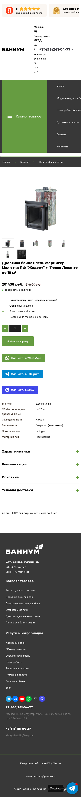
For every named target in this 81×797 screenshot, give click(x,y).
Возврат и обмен (15, 681)
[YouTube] (22, 699)
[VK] (15, 699)
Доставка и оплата (68, 122)
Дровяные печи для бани (20, 596)
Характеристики (16, 451)
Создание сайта (30, 763)
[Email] (35, 699)
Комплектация (14, 464)
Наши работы (13, 662)
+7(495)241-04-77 (56, 49)
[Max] (42, 699)
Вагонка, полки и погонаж (21, 590)
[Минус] (5, 328)
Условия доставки (17, 490)
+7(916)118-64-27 (18, 728)
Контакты (62, 146)
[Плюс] (25, 328)
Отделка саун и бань (18, 655)
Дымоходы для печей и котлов (23, 616)
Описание (10, 477)
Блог (8, 687)
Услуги (60, 86)
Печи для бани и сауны (51, 161)
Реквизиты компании (17, 668)
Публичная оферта (16, 674)
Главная (6, 161)
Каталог (24, 161)
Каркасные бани (15, 642)
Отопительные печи (17, 609)
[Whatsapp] (29, 699)
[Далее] (76, 10)
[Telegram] (9, 699)
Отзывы (61, 134)
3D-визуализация (16, 649)
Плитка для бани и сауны (20, 622)
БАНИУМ (13, 49)
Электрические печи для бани (23, 603)
